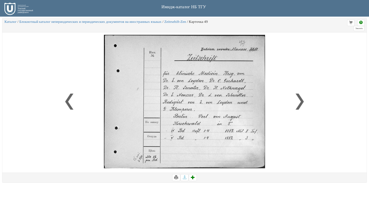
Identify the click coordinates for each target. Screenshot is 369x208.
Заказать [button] (359, 28)
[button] (350, 23)
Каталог (10, 22)
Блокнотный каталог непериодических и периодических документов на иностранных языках (90, 22)
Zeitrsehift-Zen (175, 22)
